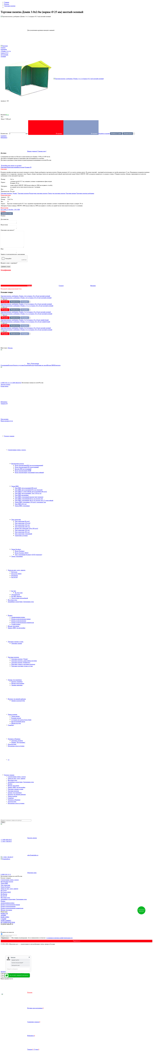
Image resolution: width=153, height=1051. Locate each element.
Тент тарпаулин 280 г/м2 (22, 532)
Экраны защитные (16, 685)
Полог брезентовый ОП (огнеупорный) (27, 467)
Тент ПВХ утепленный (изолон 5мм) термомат (29, 497)
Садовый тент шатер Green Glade (21, 720)
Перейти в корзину (104, 133)
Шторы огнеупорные (17, 683)
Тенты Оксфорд (16, 549)
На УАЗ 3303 (19, 593)
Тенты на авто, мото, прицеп (17, 570)
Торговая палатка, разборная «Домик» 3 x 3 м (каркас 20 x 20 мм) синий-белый (25, 320)
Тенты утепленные (17, 556)
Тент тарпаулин (16, 519)
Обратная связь (31, 872)
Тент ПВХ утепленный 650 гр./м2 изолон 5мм (29, 498)
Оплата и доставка (18, 365)
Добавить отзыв (7, 213)
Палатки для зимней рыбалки (17, 699)
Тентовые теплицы (17, 740)
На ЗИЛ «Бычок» (16, 596)
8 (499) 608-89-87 (16, 383)
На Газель (14, 572)
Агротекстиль (12, 744)
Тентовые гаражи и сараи (16, 641)
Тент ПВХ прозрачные (22, 495)
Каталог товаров (9, 436)
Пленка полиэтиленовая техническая (22, 622)
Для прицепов (15, 594)
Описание (4, 167)
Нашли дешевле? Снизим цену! (36, 151)
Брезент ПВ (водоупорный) (23, 469)
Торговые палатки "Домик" (9, 193)
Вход (28, 363)
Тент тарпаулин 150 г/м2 (22, 525)
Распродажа (33, 365)
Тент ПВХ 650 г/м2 (21, 504)
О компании (4, 365)
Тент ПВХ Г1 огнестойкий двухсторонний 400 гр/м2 (31, 491)
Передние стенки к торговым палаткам (23, 664)
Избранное (4, 137)
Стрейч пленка (15, 624)
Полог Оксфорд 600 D (21, 553)
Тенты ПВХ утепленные (22, 506)
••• (8, 760)
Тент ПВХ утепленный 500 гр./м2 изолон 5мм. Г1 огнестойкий (34, 500)
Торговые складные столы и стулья (22, 666)
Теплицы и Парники (14, 739)
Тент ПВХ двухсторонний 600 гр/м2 (26, 488)
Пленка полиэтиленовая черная (20, 619)
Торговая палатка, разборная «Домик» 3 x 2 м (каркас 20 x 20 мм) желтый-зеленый (26, 312)
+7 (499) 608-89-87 (6, 839)
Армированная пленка (18, 617)
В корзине (94, 133)
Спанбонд (11, 725)
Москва (10, 348)
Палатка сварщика (16, 681)
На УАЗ (13, 591)
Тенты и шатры (12, 714)
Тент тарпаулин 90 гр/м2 (22, 521)
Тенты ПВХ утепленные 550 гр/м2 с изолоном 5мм (30, 502)
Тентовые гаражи (16, 643)
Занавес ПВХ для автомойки (16, 628)
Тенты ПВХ (15, 486)
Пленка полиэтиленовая (18, 621)
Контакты (57, 365)
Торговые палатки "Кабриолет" (20, 662)
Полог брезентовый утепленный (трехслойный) (29, 472)
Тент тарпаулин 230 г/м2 (22, 530)
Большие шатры (16, 718)
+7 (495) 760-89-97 (6, 841)
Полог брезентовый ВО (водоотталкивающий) (29, 465)
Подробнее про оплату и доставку (11, 165)
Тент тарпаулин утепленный (23, 534)
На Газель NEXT (16, 574)
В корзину (59, 133)
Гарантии (27, 365)
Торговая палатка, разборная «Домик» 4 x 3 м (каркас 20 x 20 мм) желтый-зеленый (26, 328)
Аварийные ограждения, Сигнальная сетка (21, 601)
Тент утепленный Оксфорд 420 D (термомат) (28, 554)
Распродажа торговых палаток (38, 193)
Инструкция (20, 167)
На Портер (14, 575)
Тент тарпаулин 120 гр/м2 (22, 523)
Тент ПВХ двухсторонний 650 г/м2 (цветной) (28, 490)
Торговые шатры (71, 193)
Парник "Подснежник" (18, 742)
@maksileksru (6, 859)
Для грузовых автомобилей (19, 598)
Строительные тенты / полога (17, 450)
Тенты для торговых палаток (56, 193)
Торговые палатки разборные (85, 193)
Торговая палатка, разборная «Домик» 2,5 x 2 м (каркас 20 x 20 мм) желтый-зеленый (26, 304)
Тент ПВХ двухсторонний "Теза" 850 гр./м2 (28, 493)
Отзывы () (28, 167)
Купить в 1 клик (116, 133)
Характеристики (12, 167)
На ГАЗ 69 (14, 577)
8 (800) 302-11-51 (6, 383)
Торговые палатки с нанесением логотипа (24, 661)
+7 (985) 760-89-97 (7, 857)
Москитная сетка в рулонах (16, 746)
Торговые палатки (23, 193)
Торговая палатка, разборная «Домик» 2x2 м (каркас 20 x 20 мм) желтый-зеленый (25, 296)
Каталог (10, 365)
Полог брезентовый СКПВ (23, 471)
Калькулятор (4, 386)
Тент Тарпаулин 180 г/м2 (22, 526)
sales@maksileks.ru (32, 855)
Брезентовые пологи (17, 463)
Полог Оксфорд (19, 551)
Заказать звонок (5, 384)
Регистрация (35, 363)
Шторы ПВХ (51, 365)
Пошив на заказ (42, 365)
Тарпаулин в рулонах (21, 535)
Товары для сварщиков (15, 680)
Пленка (10, 615)
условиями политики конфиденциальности (59, 938)
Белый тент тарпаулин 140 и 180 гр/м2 (26, 528)
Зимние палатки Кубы (18, 700)
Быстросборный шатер (18, 721)
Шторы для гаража (13, 626)
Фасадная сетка (12, 600)
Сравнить (4, 136)
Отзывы (3, 211)
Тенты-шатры (15, 716)
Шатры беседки (16, 723)
